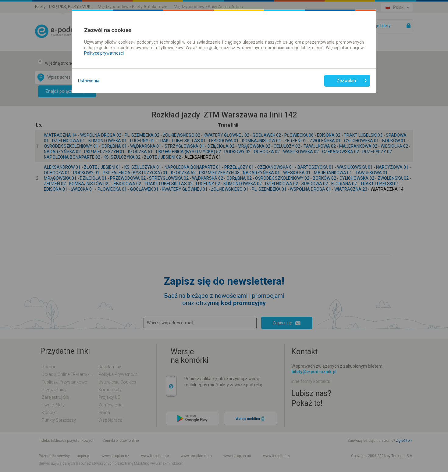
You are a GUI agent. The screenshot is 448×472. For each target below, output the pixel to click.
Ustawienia (88, 80)
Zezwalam (347, 80)
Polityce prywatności (104, 53)
